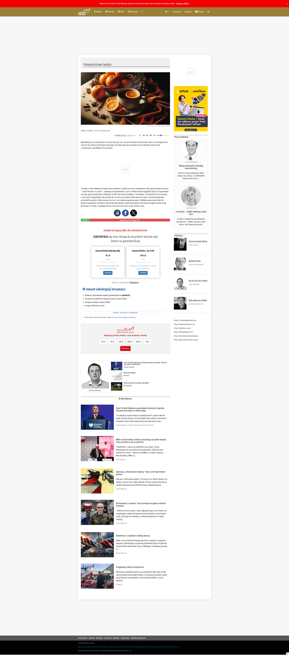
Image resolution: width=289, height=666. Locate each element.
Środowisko (127, 385)
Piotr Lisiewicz (121, 459)
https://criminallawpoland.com (185, 320)
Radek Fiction (195, 261)
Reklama (116, 638)
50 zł (112, 342)
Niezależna (82, 647)
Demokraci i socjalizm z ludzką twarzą (133, 535)
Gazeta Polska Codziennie (123, 647)
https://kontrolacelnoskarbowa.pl (186, 336)
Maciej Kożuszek (121, 553)
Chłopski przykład (129, 373)
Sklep (165, 647)
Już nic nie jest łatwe (198, 280)
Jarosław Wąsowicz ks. (196, 304)
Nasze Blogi (108, 647)
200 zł (129, 342)
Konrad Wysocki (121, 523)
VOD (101, 647)
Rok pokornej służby (198, 300)
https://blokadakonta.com (183, 332)
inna (147, 342)
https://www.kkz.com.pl (182, 328)
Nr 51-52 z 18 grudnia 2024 (102, 131)
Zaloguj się (188, 12)
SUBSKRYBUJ (100, 237)
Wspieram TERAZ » (182, 3)
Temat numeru (129, 367)
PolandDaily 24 (173, 647)
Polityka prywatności (138, 638)
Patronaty (108, 638)
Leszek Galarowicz (191, 162)
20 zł (103, 342)
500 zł (138, 342)
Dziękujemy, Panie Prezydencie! (130, 567)
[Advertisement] (144, 36)
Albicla (148, 647)
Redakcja (119, 584)
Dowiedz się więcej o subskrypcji (125, 312)
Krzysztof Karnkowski (196, 265)
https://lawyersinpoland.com (184, 324)
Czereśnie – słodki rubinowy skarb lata (191, 212)
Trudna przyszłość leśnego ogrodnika (136, 383)
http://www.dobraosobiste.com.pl (186, 340)
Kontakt (92, 638)
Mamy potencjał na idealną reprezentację (191, 167)
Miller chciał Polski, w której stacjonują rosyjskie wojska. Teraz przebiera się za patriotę (141, 440)
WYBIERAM (108, 273)
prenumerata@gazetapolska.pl (126, 317)
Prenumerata (176, 12)
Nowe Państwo (92, 647)
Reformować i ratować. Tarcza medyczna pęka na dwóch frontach (141, 504)
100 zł (121, 342)
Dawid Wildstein (121, 489)
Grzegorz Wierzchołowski (136, 425)
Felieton (126, 375)
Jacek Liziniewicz (95, 390)
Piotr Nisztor (149, 425)
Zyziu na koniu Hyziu (198, 241)
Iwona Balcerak (191, 208)
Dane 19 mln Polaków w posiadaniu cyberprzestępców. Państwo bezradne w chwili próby (145, 363)
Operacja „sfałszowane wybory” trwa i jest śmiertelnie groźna (140, 473)
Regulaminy (125, 638)
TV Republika (139, 647)
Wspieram (125, 348)
